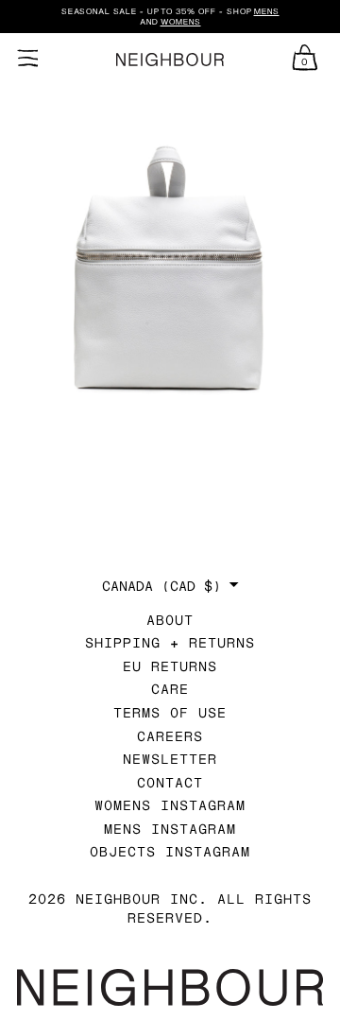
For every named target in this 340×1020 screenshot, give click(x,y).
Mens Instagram (170, 829)
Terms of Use (170, 712)
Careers (170, 736)
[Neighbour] (170, 60)
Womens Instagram (170, 805)
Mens (267, 11)
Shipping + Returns (170, 642)
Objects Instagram (170, 851)
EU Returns (170, 666)
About (170, 620)
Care (170, 689)
